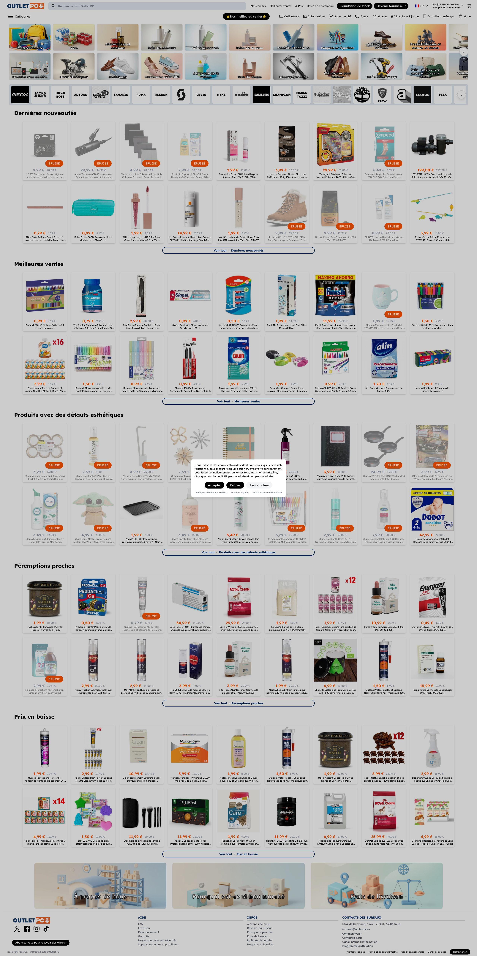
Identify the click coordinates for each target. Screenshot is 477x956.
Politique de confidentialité (267, 493)
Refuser (235, 485)
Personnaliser (259, 485)
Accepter (214, 485)
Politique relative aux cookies (211, 493)
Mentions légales (240, 493)
